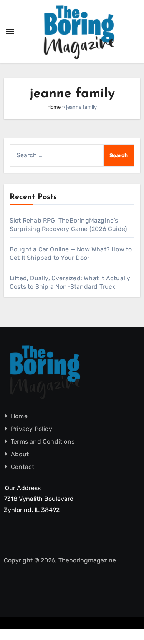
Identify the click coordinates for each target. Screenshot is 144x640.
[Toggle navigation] (10, 31)
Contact (22, 466)
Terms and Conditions (42, 441)
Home (54, 107)
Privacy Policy (31, 428)
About (20, 454)
